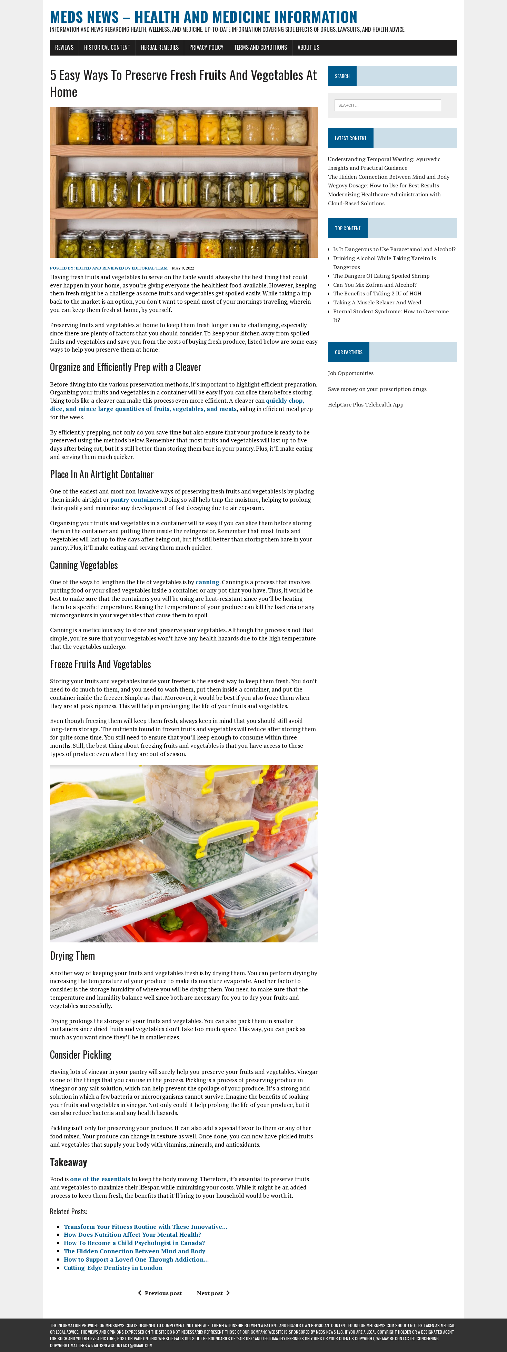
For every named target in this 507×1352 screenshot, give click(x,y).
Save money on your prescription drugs (377, 389)
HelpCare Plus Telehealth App (366, 404)
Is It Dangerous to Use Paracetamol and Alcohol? (394, 249)
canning (207, 582)
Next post (210, 1293)
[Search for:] (388, 104)
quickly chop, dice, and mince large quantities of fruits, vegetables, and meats (177, 404)
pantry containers (136, 499)
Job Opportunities (351, 373)
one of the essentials (100, 1179)
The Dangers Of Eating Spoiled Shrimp (381, 276)
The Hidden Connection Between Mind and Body (388, 176)
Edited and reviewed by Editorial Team (122, 268)
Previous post (163, 1293)
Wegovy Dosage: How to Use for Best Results (383, 185)
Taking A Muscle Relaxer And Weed (377, 302)
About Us (308, 47)
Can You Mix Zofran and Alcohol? (375, 284)
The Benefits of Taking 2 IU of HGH (377, 293)
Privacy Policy (206, 47)
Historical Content (107, 47)
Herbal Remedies (160, 47)
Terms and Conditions (260, 47)
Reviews (64, 47)
